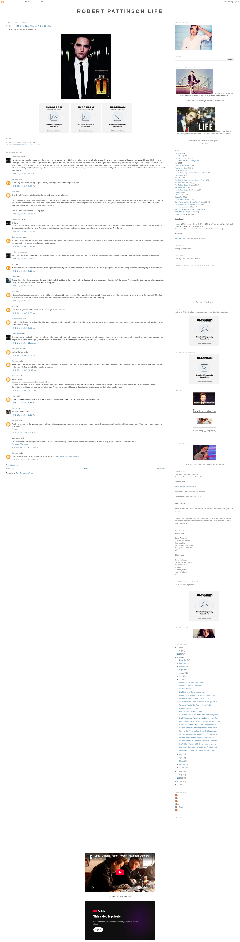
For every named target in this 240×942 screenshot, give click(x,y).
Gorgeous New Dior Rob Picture (190, 711)
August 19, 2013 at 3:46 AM (25, 447)
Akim (13, 192)
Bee (176, 795)
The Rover (179, 170)
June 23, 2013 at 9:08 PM (23, 186)
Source (8, 138)
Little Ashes (179, 195)
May (181, 754)
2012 (179, 771)
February (182, 764)
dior (19, 144)
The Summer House (182, 200)
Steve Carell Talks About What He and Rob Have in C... (199, 747)
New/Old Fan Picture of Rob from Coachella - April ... (198, 750)
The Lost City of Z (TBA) (183, 158)
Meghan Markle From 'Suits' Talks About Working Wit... (198, 724)
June (181, 679)
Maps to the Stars (181, 168)
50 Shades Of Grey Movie (69, 456)
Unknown (15, 179)
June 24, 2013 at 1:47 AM (23, 246)
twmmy (14, 277)
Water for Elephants (182, 183)
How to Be (178, 197)
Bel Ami (177, 178)
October (182, 666)
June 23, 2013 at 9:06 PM (23, 174)
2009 (179, 781)
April (181, 758)
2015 (179, 651)
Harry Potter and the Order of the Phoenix (190, 202)
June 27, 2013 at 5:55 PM (23, 403)
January (182, 767)
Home (86, 469)
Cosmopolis (179, 175)
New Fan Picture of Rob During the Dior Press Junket (198, 728)
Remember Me (180, 187)
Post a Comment (12, 465)
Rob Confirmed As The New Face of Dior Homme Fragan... (200, 721)
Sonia (177, 810)
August (182, 673)
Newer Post (10, 469)
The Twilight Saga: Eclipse (184, 185)
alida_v (14, 408)
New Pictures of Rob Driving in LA (191, 682)
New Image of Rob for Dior (188, 708)
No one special (17, 237)
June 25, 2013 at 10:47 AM (24, 370)
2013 (179, 657)
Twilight (177, 192)
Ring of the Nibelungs (182, 212)
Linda (177, 804)
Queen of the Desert (182, 166)
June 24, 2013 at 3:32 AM (23, 313)
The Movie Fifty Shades (20, 444)
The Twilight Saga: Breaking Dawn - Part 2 (190, 173)
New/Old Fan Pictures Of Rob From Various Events (197, 744)
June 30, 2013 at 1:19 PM (23, 415)
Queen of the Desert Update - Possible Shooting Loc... (198, 731)
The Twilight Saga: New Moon (185, 190)
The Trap (178, 153)
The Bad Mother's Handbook (185, 204)
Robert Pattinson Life (120, 11)
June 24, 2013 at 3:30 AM (23, 301)
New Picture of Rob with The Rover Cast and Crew (197, 695)
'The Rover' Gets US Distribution (190, 686)
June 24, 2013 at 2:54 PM (23, 355)
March (181, 761)
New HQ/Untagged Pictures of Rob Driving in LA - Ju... (198, 718)
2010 (179, 778)
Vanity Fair (178, 214)
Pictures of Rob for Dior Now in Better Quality (28, 26)
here (222, 101)
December (183, 660)
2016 (179, 647)
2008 (179, 784)
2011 (179, 775)
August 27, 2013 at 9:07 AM (25, 460)
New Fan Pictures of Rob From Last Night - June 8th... (198, 741)
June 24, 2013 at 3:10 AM (23, 271)
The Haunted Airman (182, 207)
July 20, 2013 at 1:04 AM (23, 432)
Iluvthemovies (17, 157)
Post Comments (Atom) (24, 473)
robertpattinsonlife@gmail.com (185, 486)
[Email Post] (33, 142)
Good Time (179, 156)
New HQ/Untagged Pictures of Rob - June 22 (195, 698)
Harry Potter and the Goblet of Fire (187, 209)
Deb (176, 798)
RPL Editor (179, 807)
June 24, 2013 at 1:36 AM (23, 231)
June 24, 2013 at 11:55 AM (24, 343)
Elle (176, 801)
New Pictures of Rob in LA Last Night (192, 692)
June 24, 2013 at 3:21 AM (23, 286)
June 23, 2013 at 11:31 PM (24, 214)
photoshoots (27, 144)
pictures (38, 144)
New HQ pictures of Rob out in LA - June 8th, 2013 (197, 737)
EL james (15, 429)
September (183, 670)
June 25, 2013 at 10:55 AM (24, 390)
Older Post (161, 469)
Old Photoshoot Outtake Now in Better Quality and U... (198, 734)
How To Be (178, 229)
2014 (179, 654)
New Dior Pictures (185, 689)
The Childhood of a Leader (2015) (187, 161)
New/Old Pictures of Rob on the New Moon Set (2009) (198, 715)
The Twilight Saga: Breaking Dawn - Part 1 (190, 180)
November (183, 663)
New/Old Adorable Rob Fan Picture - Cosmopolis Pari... (199, 702)
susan (14, 396)
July (181, 676)
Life (176, 163)
